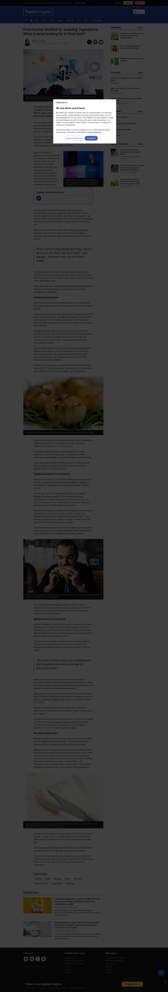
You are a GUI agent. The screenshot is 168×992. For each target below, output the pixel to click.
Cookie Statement (94, 132)
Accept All (91, 138)
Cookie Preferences (74, 138)
